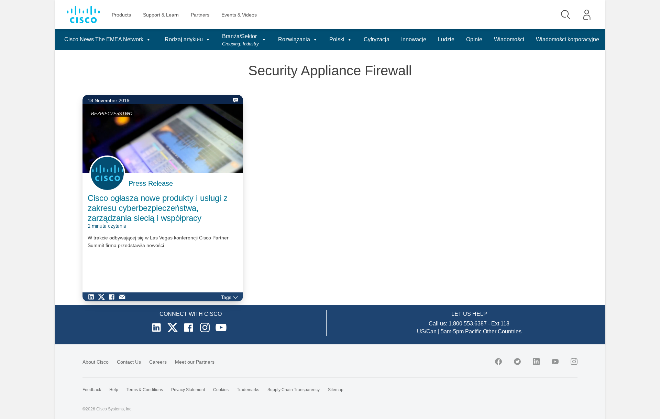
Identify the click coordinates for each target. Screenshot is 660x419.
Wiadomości (509, 39)
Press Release (151, 183)
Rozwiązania (294, 39)
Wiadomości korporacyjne (567, 39)
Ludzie (446, 39)
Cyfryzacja (376, 39)
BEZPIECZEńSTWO (111, 113)
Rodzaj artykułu (184, 39)
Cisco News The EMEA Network (103, 39)
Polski (336, 39)
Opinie (474, 39)
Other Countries (502, 331)
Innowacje (413, 39)
